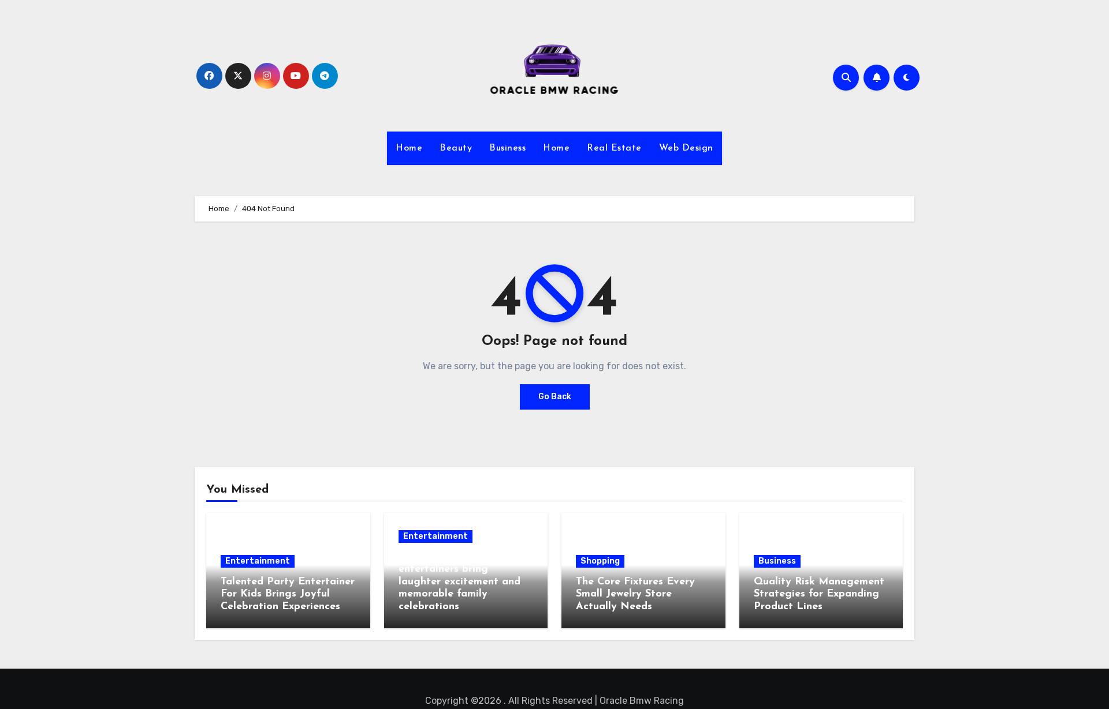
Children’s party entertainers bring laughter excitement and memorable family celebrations (459, 582)
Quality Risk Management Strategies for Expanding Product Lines (819, 594)
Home (409, 148)
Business (507, 148)
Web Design (686, 148)
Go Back (554, 397)
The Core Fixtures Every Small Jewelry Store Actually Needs (635, 594)
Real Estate (614, 148)
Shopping (600, 561)
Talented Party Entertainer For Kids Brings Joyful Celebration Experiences (288, 594)
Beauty (456, 148)
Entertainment (257, 561)
